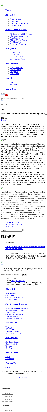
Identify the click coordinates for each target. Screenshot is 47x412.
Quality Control (15, 70)
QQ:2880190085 (7, 410)
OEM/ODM (14, 55)
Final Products (15, 53)
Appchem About (16, 19)
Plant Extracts (15, 38)
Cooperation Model (17, 57)
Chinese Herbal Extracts (18, 40)
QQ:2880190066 (7, 394)
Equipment (14, 72)
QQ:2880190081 (7, 396)
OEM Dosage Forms (17, 59)
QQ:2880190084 (7, 399)
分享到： (4, 120)
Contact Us (9, 367)
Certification (14, 74)
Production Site (15, 25)
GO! (24, 275)
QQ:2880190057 (7, 402)
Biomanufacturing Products (20, 36)
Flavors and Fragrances (18, 44)
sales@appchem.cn (18, 281)
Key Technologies (16, 68)
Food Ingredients (16, 42)
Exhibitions (14, 84)
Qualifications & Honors (19, 23)
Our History (14, 21)
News (12, 82)
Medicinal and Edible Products (21, 34)
